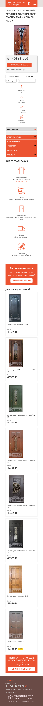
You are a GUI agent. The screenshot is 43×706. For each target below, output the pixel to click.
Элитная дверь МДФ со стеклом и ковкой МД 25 (21, 416)
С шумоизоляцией (13, 76)
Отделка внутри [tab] (13, 141)
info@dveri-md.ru (11, 692)
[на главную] (16, 3)
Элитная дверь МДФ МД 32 (15, 641)
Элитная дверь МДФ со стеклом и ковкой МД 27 (21, 506)
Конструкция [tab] (12, 129)
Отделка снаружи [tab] (14, 137)
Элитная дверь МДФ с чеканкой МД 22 (19, 325)
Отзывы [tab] (11, 155)
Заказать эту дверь (19, 65)
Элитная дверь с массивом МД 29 (17, 596)
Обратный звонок (21, 669)
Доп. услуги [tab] (12, 150)
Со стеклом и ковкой (27, 81)
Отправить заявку (21, 280)
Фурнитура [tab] (11, 146)
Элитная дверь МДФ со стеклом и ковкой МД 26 (21, 461)
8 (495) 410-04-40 (21, 181)
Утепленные (29, 76)
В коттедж (11, 81)
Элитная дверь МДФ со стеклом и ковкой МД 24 (21, 371)
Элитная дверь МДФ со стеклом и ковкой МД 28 (21, 552)
